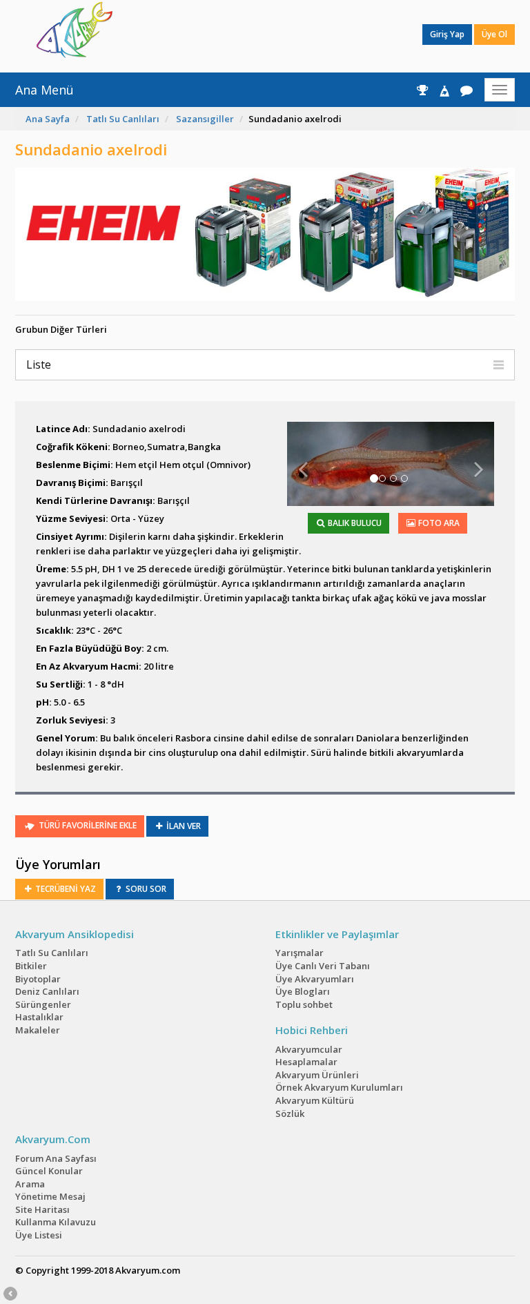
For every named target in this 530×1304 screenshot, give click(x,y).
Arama (30, 1184)
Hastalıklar (39, 1017)
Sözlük (289, 1113)
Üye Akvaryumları (314, 979)
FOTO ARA (438, 523)
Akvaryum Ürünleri (317, 1075)
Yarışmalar (299, 952)
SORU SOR (145, 889)
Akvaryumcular (308, 1049)
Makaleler (37, 1030)
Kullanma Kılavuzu (55, 1222)
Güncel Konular (49, 1171)
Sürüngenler (43, 1004)
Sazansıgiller (205, 119)
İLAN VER (182, 826)
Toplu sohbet (304, 1004)
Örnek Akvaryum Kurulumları (339, 1087)
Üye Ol (494, 34)
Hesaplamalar (306, 1061)
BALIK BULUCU (354, 523)
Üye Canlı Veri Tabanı (322, 966)
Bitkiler (31, 966)
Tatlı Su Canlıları (122, 119)
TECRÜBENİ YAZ (64, 889)
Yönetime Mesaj (50, 1196)
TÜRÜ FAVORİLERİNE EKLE (87, 825)
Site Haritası (42, 1209)
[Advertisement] (254, 34)
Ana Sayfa (48, 119)
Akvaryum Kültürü (314, 1100)
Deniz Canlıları (47, 991)
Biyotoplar (38, 979)
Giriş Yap (447, 34)
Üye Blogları (302, 991)
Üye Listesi (38, 1235)
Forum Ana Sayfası (56, 1158)
